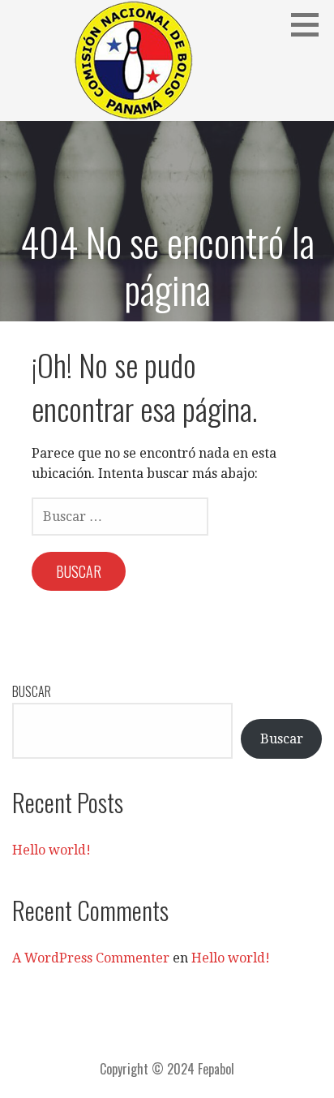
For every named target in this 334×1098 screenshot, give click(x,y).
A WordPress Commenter (90, 958)
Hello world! (51, 850)
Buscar (31, 691)
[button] (310, 24)
